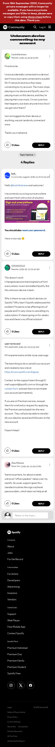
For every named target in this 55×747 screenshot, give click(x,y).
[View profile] (7, 56)
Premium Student (16, 667)
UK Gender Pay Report (16, 741)
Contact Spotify (15, 633)
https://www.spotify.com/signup (22, 372)
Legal (9, 707)
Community (16, 27)
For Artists (12, 574)
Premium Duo (14, 654)
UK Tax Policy (12, 736)
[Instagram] (11, 685)
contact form (12, 388)
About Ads (11, 726)
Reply (41, 145)
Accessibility (23, 726)
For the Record (15, 559)
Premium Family (15, 660)
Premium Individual (17, 648)
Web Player (13, 620)
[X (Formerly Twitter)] (20, 685)
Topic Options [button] (26, 154)
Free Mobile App (16, 626)
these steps (35, 17)
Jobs (10, 552)
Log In (42, 27)
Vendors (11, 599)
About (10, 546)
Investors (12, 593)
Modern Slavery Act (14, 731)
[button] (49, 56)
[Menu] (49, 27)
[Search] (35, 27)
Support (11, 614)
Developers (13, 580)
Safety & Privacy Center (16, 712)
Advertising (13, 586)
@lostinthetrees (19, 185)
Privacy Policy (12, 717)
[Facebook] (30, 685)
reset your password (33, 230)
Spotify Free (13, 673)
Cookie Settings (14, 722)
